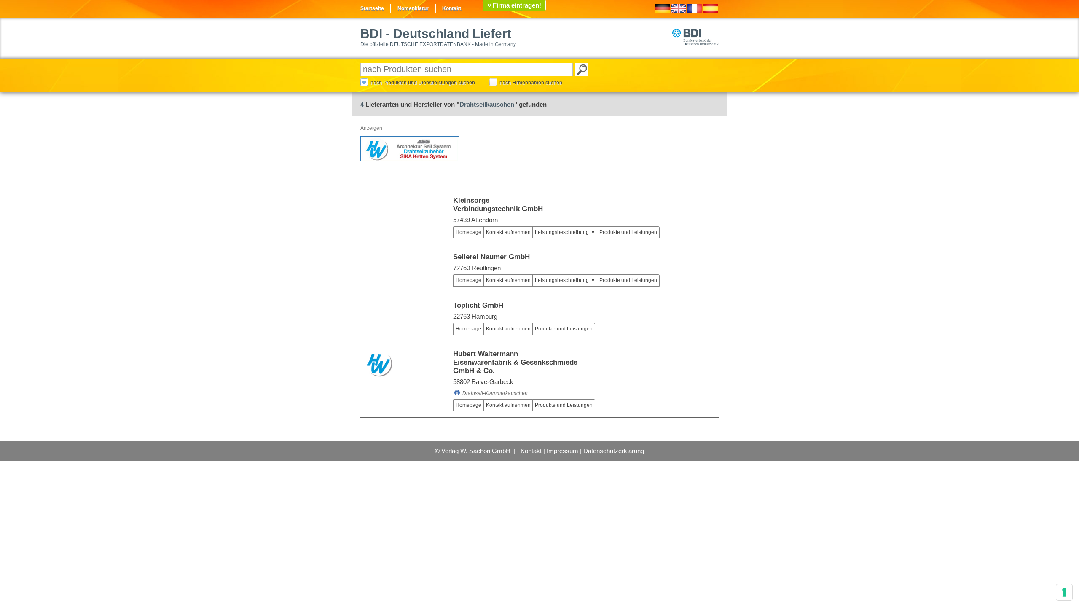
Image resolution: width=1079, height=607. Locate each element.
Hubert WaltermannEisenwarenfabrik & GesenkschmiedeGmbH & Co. (515, 362)
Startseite (372, 8)
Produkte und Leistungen (628, 232)
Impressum (562, 450)
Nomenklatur (413, 8)
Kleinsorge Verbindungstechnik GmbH (498, 204)
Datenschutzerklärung (613, 450)
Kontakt (451, 8)
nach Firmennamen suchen (530, 83)
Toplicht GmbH (478, 305)
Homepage (468, 232)
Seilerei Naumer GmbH (491, 257)
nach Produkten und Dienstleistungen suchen (422, 83)
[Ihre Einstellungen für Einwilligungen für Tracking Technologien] (1064, 592)
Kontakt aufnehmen (508, 232)
